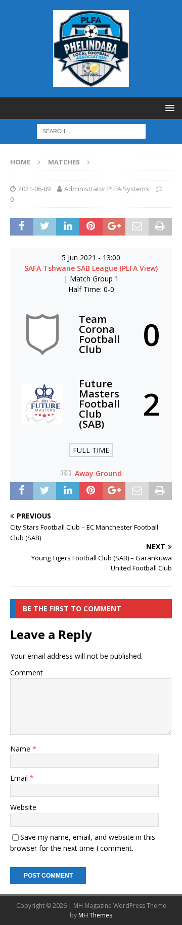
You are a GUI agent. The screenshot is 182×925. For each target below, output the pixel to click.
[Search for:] (91, 130)
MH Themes (95, 915)
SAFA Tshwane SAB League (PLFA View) (91, 268)
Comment (26, 672)
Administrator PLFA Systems (106, 188)
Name (21, 749)
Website (23, 807)
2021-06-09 (34, 188)
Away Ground (98, 473)
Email (20, 778)
